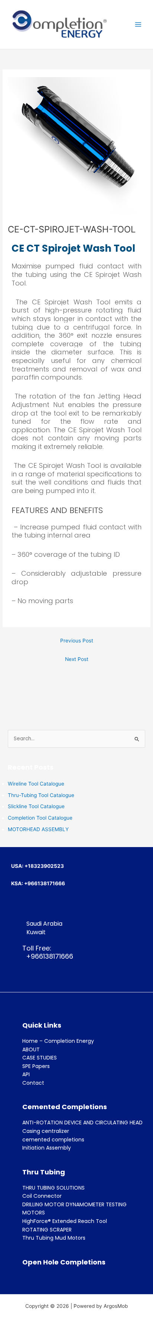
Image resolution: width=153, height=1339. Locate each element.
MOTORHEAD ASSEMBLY (38, 829)
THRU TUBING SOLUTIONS (53, 1187)
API (26, 1074)
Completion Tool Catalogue (40, 818)
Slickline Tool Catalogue (36, 806)
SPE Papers (36, 1066)
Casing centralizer (45, 1131)
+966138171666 (47, 956)
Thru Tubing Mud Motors (53, 1238)
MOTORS (33, 1212)
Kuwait (36, 932)
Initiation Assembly (46, 1147)
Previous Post (76, 641)
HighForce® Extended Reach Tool (64, 1221)
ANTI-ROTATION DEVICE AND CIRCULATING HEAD (82, 1122)
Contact (33, 1083)
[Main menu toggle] (138, 24)
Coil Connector (42, 1196)
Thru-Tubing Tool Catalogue (41, 795)
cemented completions (53, 1139)
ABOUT (31, 1049)
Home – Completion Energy (58, 1041)
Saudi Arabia (44, 923)
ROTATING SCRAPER (47, 1229)
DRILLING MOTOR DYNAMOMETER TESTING (74, 1204)
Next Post (76, 659)
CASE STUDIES (39, 1057)
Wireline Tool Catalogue (36, 784)
